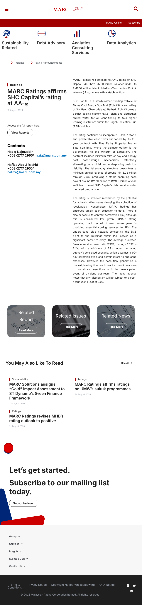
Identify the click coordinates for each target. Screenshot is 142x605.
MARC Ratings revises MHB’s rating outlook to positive (36, 418)
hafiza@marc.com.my (24, 172)
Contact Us (15, 566)
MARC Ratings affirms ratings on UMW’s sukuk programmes (103, 386)
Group (12, 536)
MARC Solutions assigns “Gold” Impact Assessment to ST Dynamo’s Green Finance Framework (37, 391)
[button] (6, 9)
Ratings (16, 84)
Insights (13, 551)
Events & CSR (17, 558)
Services (14, 543)
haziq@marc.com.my (51, 155)
